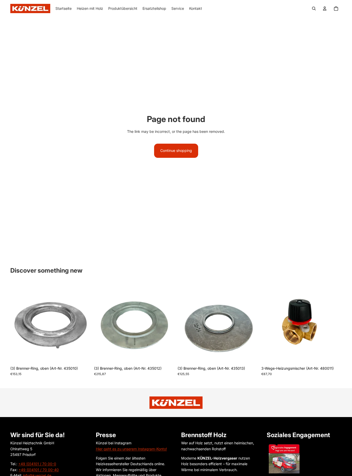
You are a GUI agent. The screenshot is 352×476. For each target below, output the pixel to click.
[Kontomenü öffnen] (324, 8)
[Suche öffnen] (314, 8)
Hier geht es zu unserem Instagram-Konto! (131, 449)
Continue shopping (176, 150)
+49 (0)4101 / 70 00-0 (37, 464)
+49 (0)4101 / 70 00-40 (39, 470)
